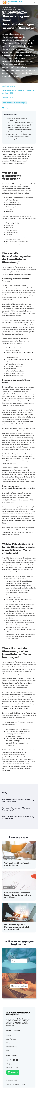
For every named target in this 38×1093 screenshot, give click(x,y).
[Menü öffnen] (35, 2)
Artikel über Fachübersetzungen (14, 103)
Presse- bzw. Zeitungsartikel (11, 391)
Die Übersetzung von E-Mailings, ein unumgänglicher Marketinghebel (17, 927)
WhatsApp (14, 1072)
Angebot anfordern (19, 961)
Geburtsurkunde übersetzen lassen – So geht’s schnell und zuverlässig (17, 895)
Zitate (26, 477)
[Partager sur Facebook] (3, 108)
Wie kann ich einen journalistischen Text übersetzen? (16, 800)
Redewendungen (22, 497)
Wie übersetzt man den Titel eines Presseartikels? (16, 809)
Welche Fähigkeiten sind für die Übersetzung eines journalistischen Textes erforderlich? (19, 129)
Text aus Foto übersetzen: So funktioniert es (17, 864)
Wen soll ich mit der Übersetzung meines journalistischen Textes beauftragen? (19, 136)
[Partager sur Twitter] (7, 108)
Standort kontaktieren (19, 986)
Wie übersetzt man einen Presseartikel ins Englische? (17, 817)
